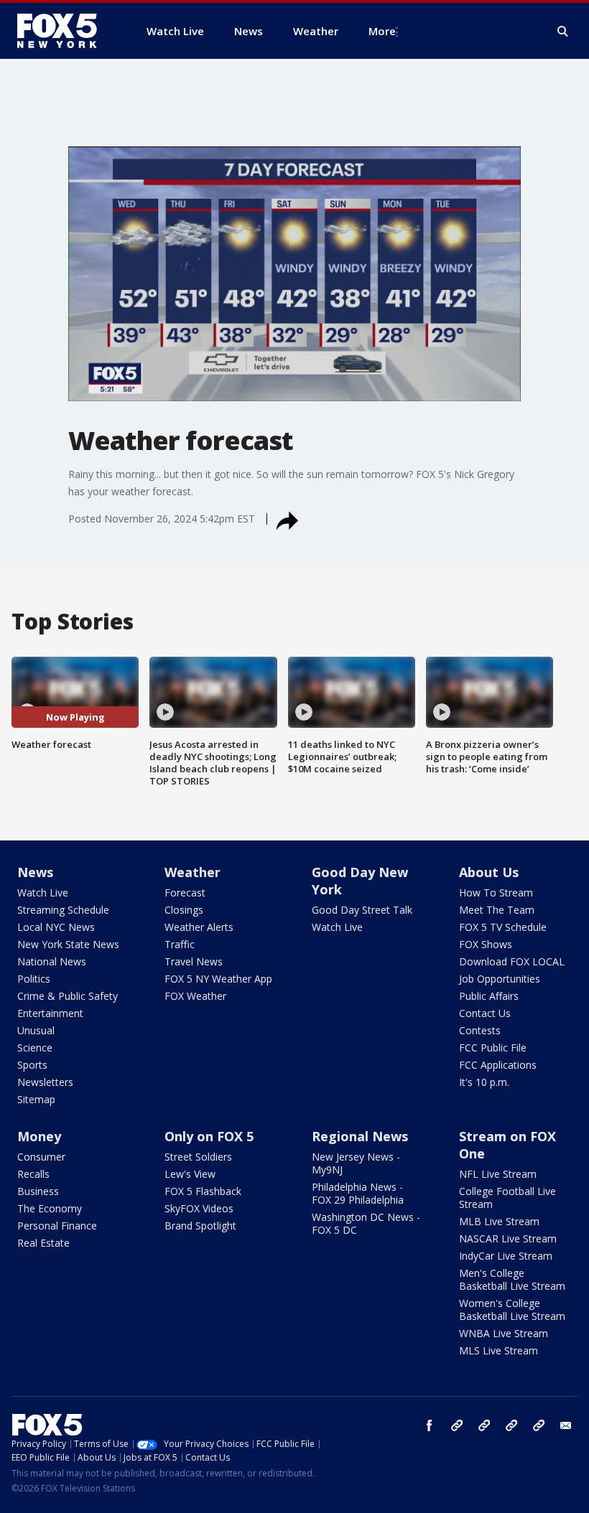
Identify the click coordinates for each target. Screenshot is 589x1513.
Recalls (33, 1174)
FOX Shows (485, 944)
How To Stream (496, 892)
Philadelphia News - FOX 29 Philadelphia (358, 1193)
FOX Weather (195, 996)
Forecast (184, 892)
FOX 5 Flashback (202, 1191)
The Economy (49, 1208)
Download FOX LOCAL (512, 961)
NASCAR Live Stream (508, 1238)
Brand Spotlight (200, 1225)
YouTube (511, 1425)
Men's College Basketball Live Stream (512, 1279)
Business (38, 1191)
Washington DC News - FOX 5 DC (366, 1223)
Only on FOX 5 (209, 1136)
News (35, 872)
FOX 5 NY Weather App (218, 978)
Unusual (36, 1030)
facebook (429, 1425)
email (566, 1425)
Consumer (41, 1156)
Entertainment (50, 1013)
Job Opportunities (499, 978)
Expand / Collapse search (563, 31)
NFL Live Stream (498, 1174)
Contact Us (485, 1013)
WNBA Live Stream (503, 1333)
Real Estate (43, 1243)
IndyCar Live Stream (505, 1256)
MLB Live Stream (499, 1221)
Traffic (179, 944)
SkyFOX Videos (198, 1208)
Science (34, 1047)
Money (39, 1136)
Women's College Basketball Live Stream (512, 1309)
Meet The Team (496, 910)
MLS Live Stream (498, 1350)
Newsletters (45, 1082)
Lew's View (189, 1174)
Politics (33, 978)
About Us (489, 872)
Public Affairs (489, 996)
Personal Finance (57, 1225)
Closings (183, 910)
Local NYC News (56, 927)
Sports (32, 1065)
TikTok (484, 1425)
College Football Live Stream (507, 1197)
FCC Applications (498, 1065)
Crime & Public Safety (67, 996)
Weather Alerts (198, 927)
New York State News (68, 944)
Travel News (193, 961)
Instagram (456, 1425)
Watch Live (42, 892)
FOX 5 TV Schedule (503, 927)
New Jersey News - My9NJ (356, 1163)
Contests (480, 1030)
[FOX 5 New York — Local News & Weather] (64, 31)
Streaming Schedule (63, 910)
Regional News (360, 1136)
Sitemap (36, 1099)
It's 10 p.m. (484, 1082)
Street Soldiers (198, 1156)
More (382, 31)
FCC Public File (493, 1047)
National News (51, 961)
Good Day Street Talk (362, 910)
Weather (192, 872)
